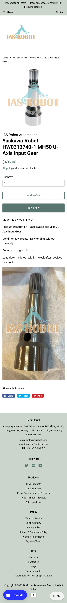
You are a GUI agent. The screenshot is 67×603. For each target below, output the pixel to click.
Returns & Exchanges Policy (33, 532)
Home (5, 57)
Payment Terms (33, 541)
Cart (62, 12)
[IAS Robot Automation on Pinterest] (33, 466)
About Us (33, 557)
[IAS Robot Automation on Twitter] (26, 466)
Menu (9, 12)
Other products (33, 502)
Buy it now (33, 207)
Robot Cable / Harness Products (33, 493)
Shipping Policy (33, 523)
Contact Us (33, 562)
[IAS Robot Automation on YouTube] (40, 466)
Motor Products (33, 488)
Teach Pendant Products (33, 497)
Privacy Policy (33, 527)
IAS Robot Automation (34, 585)
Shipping (7, 168)
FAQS (33, 566)
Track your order (33, 571)
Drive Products (33, 484)
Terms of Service (33, 518)
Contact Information (33, 536)
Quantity (7, 177)
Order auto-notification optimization (33, 575)
